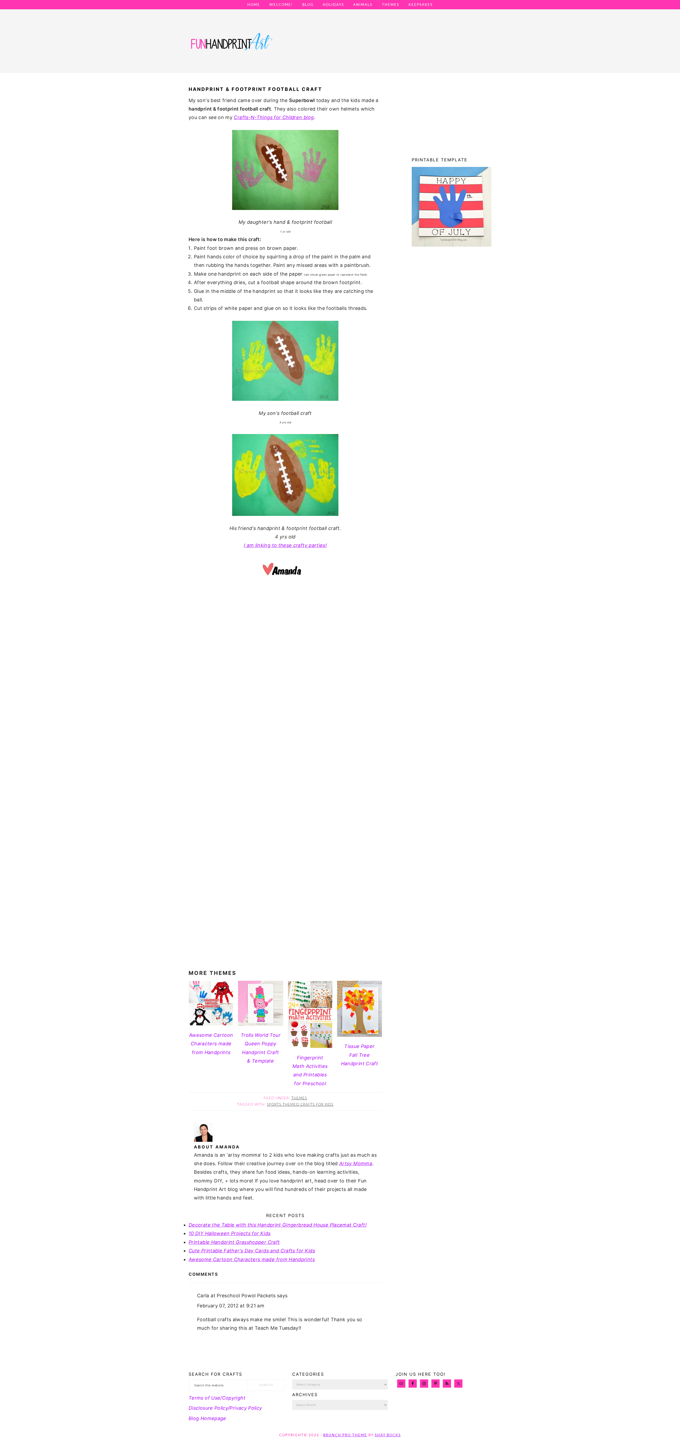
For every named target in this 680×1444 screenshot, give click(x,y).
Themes (299, 1098)
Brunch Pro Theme (345, 1435)
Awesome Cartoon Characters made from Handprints (252, 1259)
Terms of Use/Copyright (217, 1398)
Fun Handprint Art (231, 46)
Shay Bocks (388, 1435)
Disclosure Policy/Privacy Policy (225, 1408)
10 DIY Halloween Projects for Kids (229, 1233)
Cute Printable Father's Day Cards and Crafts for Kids (252, 1250)
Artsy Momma (355, 1163)
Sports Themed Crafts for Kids (300, 1104)
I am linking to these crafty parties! (285, 545)
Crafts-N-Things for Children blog (274, 117)
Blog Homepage (207, 1418)
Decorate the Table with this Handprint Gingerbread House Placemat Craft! (278, 1225)
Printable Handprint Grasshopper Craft (234, 1242)
